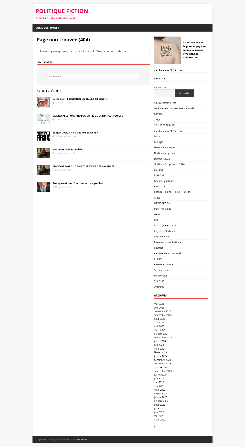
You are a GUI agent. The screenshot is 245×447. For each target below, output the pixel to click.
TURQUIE (159, 281)
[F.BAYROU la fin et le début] (43, 156)
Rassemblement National (167, 242)
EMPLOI (158, 169)
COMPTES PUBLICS (165, 125)
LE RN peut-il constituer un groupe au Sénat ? (79, 98)
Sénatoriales (160, 275)
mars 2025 (160, 330)
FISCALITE (159, 186)
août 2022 (159, 404)
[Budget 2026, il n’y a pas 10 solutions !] (43, 139)
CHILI (157, 119)
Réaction (159, 247)
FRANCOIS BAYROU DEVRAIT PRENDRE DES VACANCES (83, 166)
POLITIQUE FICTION (165, 225)
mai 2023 (159, 382)
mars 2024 (160, 348)
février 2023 (160, 393)
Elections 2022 (162, 158)
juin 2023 (159, 378)
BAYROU (159, 114)
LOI (156, 219)
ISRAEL (158, 214)
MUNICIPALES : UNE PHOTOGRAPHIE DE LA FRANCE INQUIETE (87, 115)
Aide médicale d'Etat (165, 102)
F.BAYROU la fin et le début (68, 149)
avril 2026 (159, 307)
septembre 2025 (163, 315)
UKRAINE (159, 286)
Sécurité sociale (162, 270)
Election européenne (165, 153)
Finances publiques (164, 181)
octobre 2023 (161, 367)
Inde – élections (162, 208)
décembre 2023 (162, 359)
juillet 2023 (160, 374)
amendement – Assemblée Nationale (174, 108)
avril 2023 (159, 386)
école (157, 136)
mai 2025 (159, 322)
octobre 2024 (161, 333)
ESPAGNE (159, 175)
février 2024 (160, 352)
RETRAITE (159, 78)
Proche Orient (161, 236)
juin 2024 (159, 344)
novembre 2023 (162, 363)
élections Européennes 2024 (169, 164)
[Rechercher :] (93, 76)
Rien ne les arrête (163, 264)
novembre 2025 (162, 311)
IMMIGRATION (162, 203)
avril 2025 (159, 326)
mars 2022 (160, 419)
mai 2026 (159, 303)
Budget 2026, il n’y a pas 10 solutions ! (75, 132)
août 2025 (159, 318)
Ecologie (158, 141)
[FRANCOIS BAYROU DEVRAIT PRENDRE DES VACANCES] (43, 173)
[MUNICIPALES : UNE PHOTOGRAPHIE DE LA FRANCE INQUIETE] (43, 122)
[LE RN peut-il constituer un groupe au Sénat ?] (43, 105)
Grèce (157, 197)
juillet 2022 (160, 408)
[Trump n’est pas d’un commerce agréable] (43, 189)
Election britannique (164, 147)
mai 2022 (159, 415)
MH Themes (82, 439)
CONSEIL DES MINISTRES (168, 69)
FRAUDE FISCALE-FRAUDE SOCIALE (173, 192)
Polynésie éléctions (164, 231)
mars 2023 (160, 389)
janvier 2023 (160, 397)
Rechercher (160, 87)
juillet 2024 (160, 341)
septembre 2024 (163, 337)
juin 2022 (159, 412)
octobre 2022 (161, 400)
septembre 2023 (163, 371)
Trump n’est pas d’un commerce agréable (77, 183)
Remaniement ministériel (167, 253)
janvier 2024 (160, 356)
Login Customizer (47, 27)
